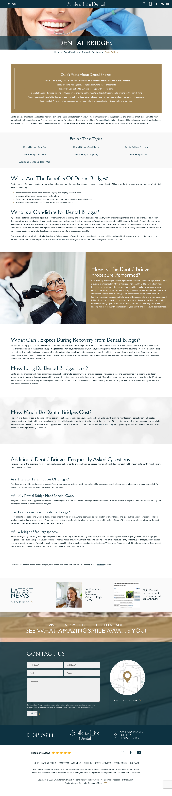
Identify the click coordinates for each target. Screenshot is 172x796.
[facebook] (130, 753)
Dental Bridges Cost (137, 154)
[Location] (142, 4)
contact (100, 564)
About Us (76, 763)
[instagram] (122, 753)
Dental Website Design (75, 783)
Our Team (64, 763)
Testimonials (121, 763)
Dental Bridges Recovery (34, 154)
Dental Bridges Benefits (34, 147)
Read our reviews (40, 753)
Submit (32, 713)
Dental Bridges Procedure (137, 147)
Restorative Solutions (91, 52)
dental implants (106, 120)
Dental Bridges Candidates (86, 147)
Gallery (88, 763)
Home (57, 52)
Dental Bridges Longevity (86, 154)
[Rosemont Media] (105, 783)
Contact (134, 763)
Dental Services (71, 52)
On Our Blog (20, 602)
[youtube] (139, 753)
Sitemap (107, 779)
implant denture (61, 239)
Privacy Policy (96, 779)
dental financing (106, 424)
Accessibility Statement (123, 779)
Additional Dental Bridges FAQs (34, 161)
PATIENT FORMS (48, 763)
